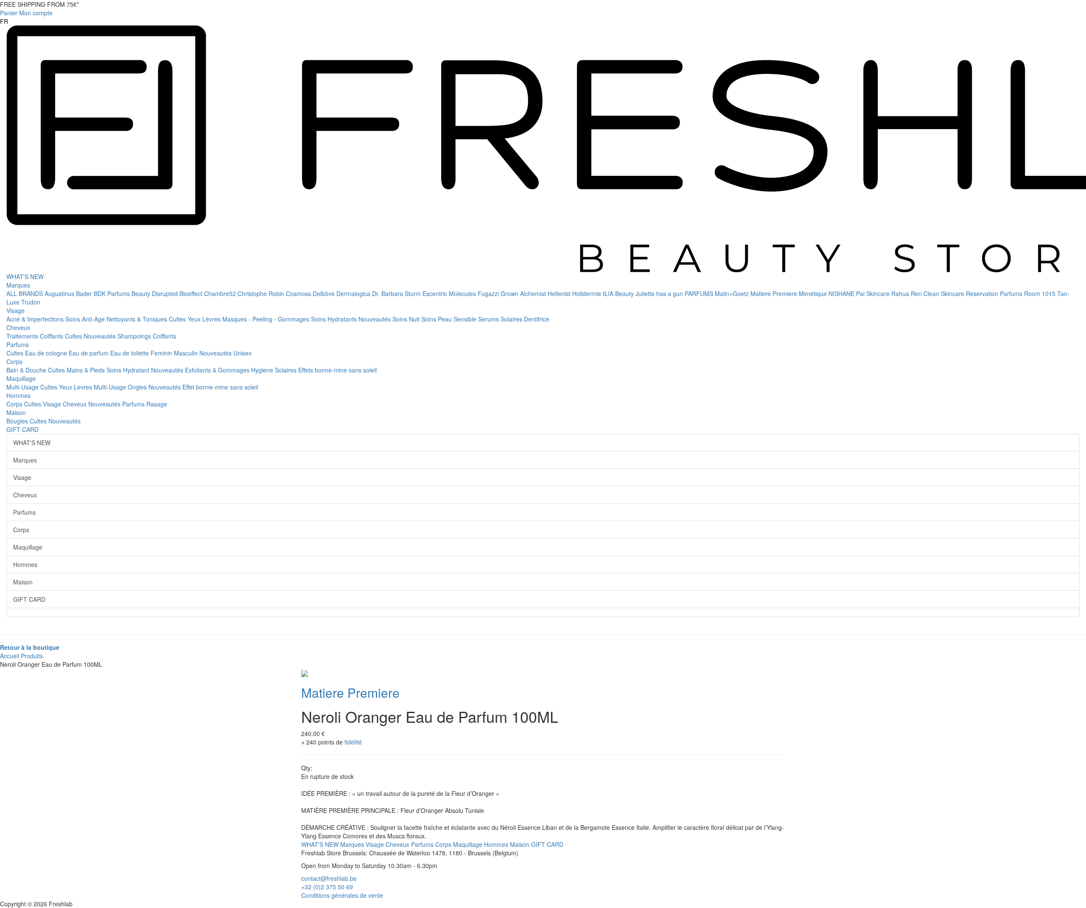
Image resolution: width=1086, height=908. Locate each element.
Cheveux (18, 327)
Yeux (195, 319)
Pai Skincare (873, 293)
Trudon (30, 302)
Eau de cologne (47, 353)
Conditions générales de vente (342, 895)
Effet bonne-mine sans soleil (220, 387)
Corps (14, 361)
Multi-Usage (23, 387)
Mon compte (36, 12)
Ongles (138, 387)
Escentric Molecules (450, 293)
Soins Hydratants (334, 319)
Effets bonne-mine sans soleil (337, 370)
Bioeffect (191, 293)
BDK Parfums (113, 293)
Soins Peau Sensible (449, 319)
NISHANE (842, 293)
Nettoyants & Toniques (137, 319)
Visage (15, 310)
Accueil (9, 655)
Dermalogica (354, 293)
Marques (18, 285)
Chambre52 (221, 293)
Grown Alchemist (524, 293)
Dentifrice (536, 319)
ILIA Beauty (619, 293)
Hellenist (560, 293)
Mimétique (813, 293)
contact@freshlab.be (329, 878)
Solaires (512, 319)
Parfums (17, 344)
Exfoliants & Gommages (218, 370)
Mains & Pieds (86, 370)
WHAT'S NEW (25, 276)
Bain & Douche (27, 370)
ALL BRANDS (25, 293)
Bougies (18, 421)
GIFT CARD (22, 429)
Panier (8, 12)
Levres (84, 387)
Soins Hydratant (128, 370)
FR (4, 21)
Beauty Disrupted (155, 293)
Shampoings (135, 336)
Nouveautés (375, 319)
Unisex (242, 353)
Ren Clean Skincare (938, 293)
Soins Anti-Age (85, 319)
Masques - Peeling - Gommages (266, 319)
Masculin (186, 353)
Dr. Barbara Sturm (397, 293)
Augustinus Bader (69, 293)
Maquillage (21, 378)
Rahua (901, 293)
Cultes (178, 319)
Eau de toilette (130, 353)
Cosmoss (299, 293)
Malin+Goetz (732, 293)
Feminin (162, 353)
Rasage (156, 404)
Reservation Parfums (995, 293)
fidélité (353, 742)
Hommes (18, 395)
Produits (32, 655)
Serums (489, 319)
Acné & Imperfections (35, 319)
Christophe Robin (262, 293)
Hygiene (263, 370)
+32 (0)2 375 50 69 (327, 887)
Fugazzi (489, 293)
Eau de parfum (89, 353)
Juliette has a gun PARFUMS (675, 293)
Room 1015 (1040, 293)
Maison (16, 412)
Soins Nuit (406, 319)
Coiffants (52, 336)
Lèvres (212, 319)
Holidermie (587, 293)
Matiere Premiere (774, 293)
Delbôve (324, 293)
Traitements (23, 336)
